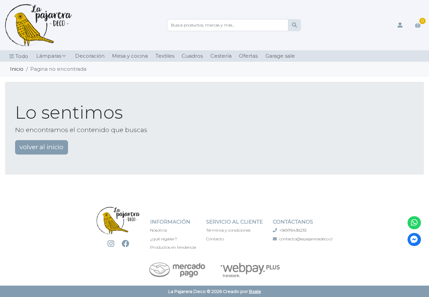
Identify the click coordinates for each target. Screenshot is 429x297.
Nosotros (158, 230)
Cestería (221, 56)
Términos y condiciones (228, 230)
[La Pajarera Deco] (38, 25)
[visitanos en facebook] (125, 243)
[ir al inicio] (118, 224)
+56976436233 (292, 230)
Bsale (255, 291)
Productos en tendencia (173, 247)
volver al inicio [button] (41, 147)
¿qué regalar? (163, 238)
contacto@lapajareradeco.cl (305, 238)
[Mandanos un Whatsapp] (414, 222)
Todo (21, 56)
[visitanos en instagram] (111, 243)
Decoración (90, 56)
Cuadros (192, 56)
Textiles (165, 56)
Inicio (16, 69)
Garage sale (280, 56)
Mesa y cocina (130, 56)
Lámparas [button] (48, 56)
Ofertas (248, 56)
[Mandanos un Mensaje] (414, 239)
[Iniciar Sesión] (400, 25)
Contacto (215, 238)
